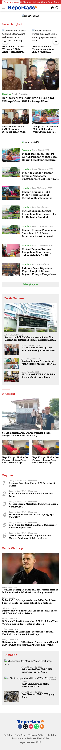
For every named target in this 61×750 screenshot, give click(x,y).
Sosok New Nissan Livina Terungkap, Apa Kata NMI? (31, 516)
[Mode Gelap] (52, 7)
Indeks (8, 735)
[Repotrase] (22, 7)
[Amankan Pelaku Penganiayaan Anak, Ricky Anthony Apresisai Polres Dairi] (45, 36)
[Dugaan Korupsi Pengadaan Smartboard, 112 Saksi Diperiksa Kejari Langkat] (11, 232)
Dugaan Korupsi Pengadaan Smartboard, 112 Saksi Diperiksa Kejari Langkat (39, 233)
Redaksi (52, 735)
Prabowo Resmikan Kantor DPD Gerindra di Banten (32, 484)
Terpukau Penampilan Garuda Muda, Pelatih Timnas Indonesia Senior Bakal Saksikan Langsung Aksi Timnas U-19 (30, 591)
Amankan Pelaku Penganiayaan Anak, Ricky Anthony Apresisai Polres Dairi (44, 49)
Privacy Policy (36, 735)
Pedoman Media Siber (38, 738)
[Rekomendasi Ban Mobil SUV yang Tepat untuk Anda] (30, 662)
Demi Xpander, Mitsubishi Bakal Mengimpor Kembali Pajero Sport (33, 526)
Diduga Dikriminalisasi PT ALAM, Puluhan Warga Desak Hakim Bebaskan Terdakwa (45, 129)
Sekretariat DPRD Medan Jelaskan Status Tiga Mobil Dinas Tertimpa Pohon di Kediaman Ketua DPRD (30, 338)
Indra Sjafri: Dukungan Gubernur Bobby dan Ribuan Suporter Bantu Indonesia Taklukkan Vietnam (29, 601)
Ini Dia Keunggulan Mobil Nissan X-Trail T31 (35, 685)
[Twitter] (25, 726)
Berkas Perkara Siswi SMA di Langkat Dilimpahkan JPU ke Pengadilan (28, 99)
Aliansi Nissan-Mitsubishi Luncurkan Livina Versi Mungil (33, 505)
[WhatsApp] (36, 726)
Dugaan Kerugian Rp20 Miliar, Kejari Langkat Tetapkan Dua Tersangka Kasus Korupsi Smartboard (38, 196)
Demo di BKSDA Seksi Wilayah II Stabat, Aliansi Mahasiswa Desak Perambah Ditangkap (13, 49)
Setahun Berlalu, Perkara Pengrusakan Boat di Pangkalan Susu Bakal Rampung (26, 434)
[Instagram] (31, 726)
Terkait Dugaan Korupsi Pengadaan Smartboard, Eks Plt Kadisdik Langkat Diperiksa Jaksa (39, 215)
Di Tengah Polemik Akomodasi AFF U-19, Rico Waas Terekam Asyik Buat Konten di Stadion (30, 622)
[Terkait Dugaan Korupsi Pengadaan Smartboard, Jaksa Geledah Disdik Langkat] (11, 251)
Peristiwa (26, 150)
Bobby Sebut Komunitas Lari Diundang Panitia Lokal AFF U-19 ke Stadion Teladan (30, 612)
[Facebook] (20, 726)
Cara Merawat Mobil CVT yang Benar (37, 695)
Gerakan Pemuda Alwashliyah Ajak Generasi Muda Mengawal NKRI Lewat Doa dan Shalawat (38, 362)
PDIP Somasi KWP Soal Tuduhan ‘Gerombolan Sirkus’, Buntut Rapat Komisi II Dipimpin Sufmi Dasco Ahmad (38, 375)
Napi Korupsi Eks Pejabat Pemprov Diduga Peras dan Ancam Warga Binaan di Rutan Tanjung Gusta (15, 460)
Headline (6, 94)
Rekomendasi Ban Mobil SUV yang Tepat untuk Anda (37, 670)
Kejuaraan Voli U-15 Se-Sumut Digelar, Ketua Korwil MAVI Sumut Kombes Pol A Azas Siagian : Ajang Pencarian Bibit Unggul (30, 643)
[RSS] (42, 726)
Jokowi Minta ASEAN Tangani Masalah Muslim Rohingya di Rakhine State (30, 537)
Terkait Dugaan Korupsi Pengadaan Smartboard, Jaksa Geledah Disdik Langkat (36, 254)
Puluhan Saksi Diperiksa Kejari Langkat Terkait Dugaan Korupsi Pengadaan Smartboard (39, 273)
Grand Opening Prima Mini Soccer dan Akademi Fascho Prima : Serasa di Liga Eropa (28, 633)
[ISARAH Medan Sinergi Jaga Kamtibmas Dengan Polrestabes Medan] (11, 349)
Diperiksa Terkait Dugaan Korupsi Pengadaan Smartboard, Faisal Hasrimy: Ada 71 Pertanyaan (39, 177)
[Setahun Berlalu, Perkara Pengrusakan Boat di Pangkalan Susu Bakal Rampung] (30, 414)
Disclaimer (18, 738)
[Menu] (4, 7)
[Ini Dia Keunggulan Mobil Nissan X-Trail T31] (26, 678)
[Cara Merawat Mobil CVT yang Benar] (11, 696)
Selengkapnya (30, 284)
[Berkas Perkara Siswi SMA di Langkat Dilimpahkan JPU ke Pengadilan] (30, 74)
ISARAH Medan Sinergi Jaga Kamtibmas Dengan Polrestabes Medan (38, 349)
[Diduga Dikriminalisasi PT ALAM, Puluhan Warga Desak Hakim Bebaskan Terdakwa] (45, 116)
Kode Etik (20, 735)
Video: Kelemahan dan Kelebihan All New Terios (31, 495)
